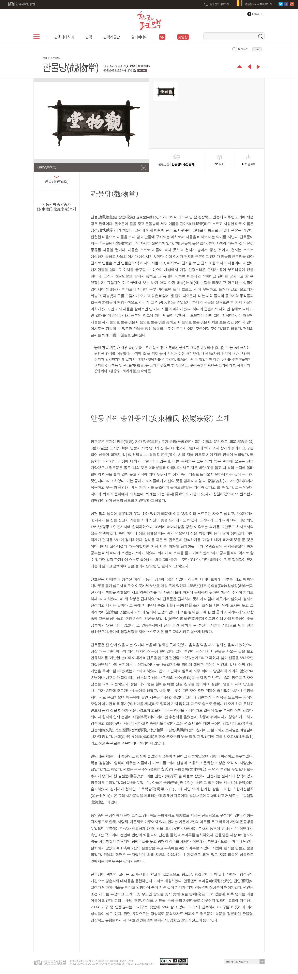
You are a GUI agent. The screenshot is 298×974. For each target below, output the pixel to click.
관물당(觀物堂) (57, 181)
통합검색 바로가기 (219, 4)
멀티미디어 (139, 37)
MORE (142, 70)
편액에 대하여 (64, 37)
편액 (88, 37)
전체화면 (143, 167)
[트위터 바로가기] (281, 4)
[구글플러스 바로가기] (292, 4)
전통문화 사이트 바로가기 (258, 4)
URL (257, 49)
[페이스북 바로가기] (286, 4)
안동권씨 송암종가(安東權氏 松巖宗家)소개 (56, 206)
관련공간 (176, 164)
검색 (260, 36)
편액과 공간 (111, 37)
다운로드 (249, 164)
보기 (219, 164)
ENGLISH (258, 14)
